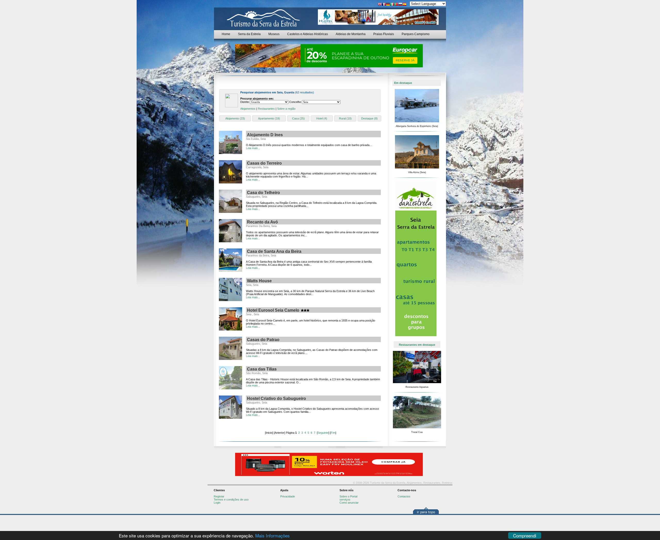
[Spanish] (404, 4)
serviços (345, 499)
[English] (380, 4)
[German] (388, 4)
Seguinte (323, 432)
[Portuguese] (396, 4)
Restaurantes (266, 108)
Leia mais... (253, 148)
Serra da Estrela (249, 34)
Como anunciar (349, 502)
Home (226, 34)
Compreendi (524, 535)
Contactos (404, 496)
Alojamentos (247, 108)
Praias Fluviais (383, 34)
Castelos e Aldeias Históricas (307, 34)
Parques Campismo (416, 34)
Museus (273, 34)
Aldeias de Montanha (351, 34)
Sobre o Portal (348, 496)
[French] (384, 4)
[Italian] (392, 4)
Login (217, 502)
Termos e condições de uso (231, 499)
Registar (219, 496)
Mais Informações (272, 535)
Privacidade (287, 496)
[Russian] (400, 4)
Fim (333, 432)
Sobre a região (286, 108)
